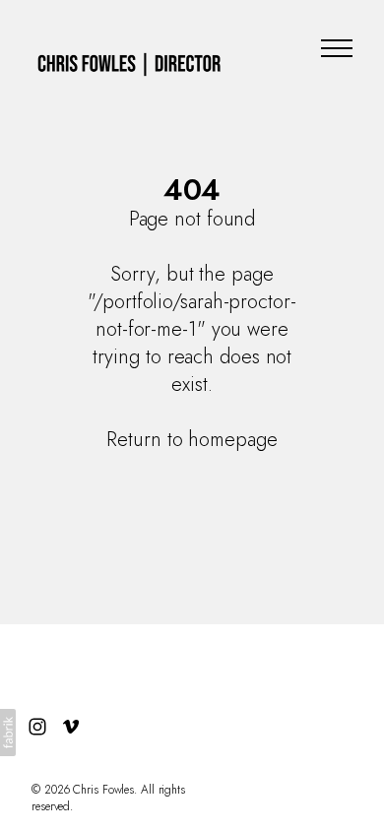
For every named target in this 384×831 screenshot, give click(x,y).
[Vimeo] (71, 726)
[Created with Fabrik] (8, 732)
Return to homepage (191, 439)
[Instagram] (37, 726)
